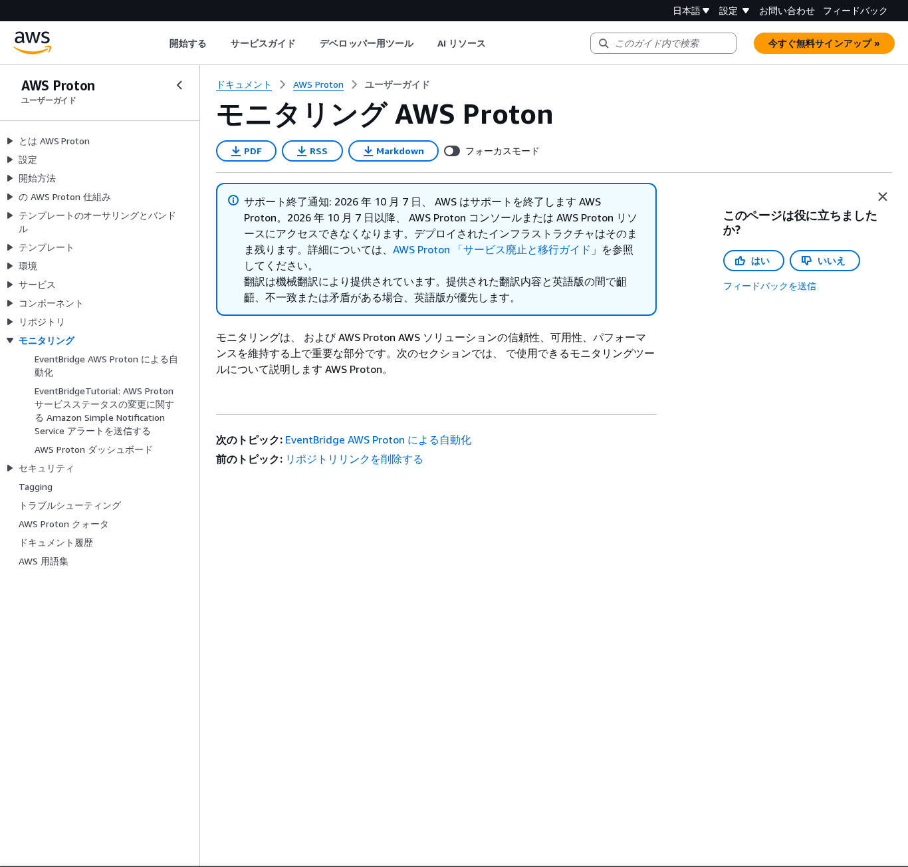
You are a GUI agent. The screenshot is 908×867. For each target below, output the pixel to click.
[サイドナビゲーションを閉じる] (179, 85)
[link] (397, 84)
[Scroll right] (496, 43)
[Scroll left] (159, 43)
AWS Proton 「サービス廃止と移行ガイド (492, 249)
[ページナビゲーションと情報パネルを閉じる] (882, 196)
